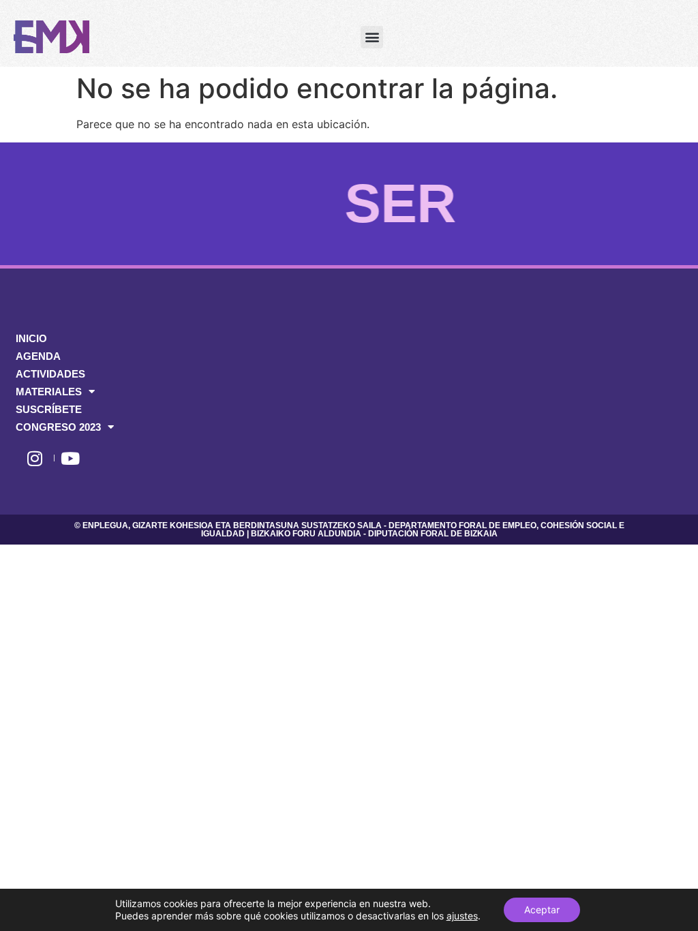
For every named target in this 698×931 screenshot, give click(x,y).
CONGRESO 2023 (58, 427)
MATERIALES (49, 391)
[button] (372, 37)
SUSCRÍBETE (49, 409)
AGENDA (38, 356)
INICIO (31, 338)
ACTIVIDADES (50, 374)
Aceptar (542, 909)
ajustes (462, 915)
